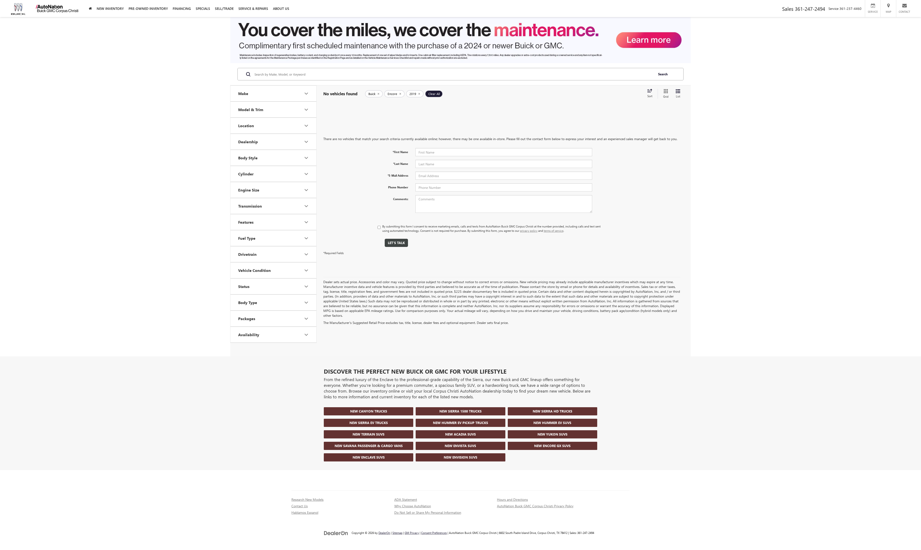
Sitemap (397, 533)
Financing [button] (182, 8)
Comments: (400, 199)
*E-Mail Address (398, 175)
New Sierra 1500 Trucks (460, 411)
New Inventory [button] (110, 8)
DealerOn (384, 533)
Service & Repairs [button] (253, 8)
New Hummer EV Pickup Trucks (460, 422)
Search (663, 74)
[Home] (90, 8)
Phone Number (398, 187)
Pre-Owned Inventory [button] (148, 8)
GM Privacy (412, 533)
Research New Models (307, 499)
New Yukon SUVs (552, 434)
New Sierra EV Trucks (368, 422)
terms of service (553, 231)
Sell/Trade (224, 8)
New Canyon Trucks (368, 411)
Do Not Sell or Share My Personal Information (427, 512)
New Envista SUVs (460, 445)
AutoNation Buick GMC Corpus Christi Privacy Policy (535, 506)
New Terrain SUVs (368, 434)
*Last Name (400, 164)
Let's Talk (396, 242)
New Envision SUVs (460, 457)
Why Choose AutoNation (412, 506)
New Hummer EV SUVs (552, 422)
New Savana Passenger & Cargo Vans (369, 445)
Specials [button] (203, 8)
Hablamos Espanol (304, 512)
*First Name (400, 152)
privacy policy (528, 231)
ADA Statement (405, 499)
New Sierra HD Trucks (552, 411)
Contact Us (299, 506)
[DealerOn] (336, 532)
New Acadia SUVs (460, 434)
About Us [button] (281, 8)
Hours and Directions (512, 499)
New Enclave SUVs (369, 457)
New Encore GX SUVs (552, 445)
